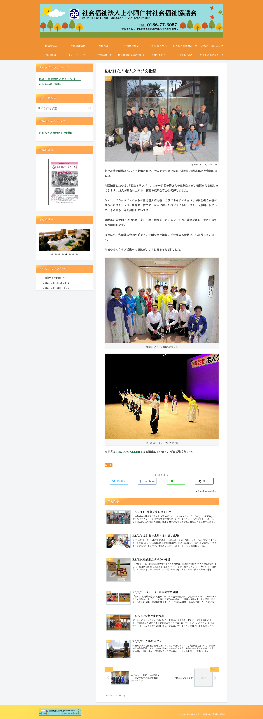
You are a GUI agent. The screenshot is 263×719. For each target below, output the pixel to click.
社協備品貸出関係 (50, 84)
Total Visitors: (52, 287)
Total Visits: (50, 282)
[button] (90, 108)
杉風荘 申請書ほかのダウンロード (60, 79)
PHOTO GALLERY (129, 451)
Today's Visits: (52, 277)
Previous (42, 239)
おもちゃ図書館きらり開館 (55, 133)
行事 (110, 465)
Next (86, 239)
